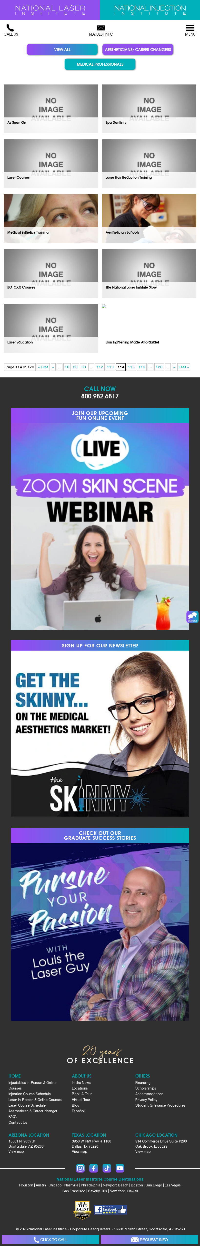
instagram (80, 1168)
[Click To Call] (50, 1240)
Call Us (11, 34)
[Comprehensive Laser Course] (50, 10)
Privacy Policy (146, 1100)
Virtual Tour (81, 1100)
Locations (80, 1088)
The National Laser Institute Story (131, 287)
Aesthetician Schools (122, 232)
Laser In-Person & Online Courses (35, 1100)
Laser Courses (18, 177)
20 (75, 367)
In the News (81, 1083)
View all (62, 49)
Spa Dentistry (116, 122)
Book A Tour (82, 1094)
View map (16, 1151)
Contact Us (18, 1122)
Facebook (93, 1168)
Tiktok (106, 1168)
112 (100, 367)
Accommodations (149, 1094)
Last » (184, 367)
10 (67, 367)
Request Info (101, 34)
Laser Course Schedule (27, 1105)
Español (78, 1111)
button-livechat (192, 617)
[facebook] (110, 1210)
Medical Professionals (100, 64)
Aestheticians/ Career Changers (138, 49)
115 (131, 367)
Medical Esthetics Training (28, 232)
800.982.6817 (100, 395)
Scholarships (145, 1088)
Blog (75, 1105)
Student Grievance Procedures (160, 1105)
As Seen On (16, 122)
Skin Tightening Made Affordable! (132, 342)
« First (43, 367)
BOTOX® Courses (21, 287)
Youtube (120, 1168)
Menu (190, 34)
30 (83, 367)
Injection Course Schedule (30, 1094)
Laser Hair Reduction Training (129, 177)
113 (110, 367)
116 (142, 367)
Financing (142, 1083)
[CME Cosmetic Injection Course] (150, 10)
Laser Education (20, 342)
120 (159, 367)
